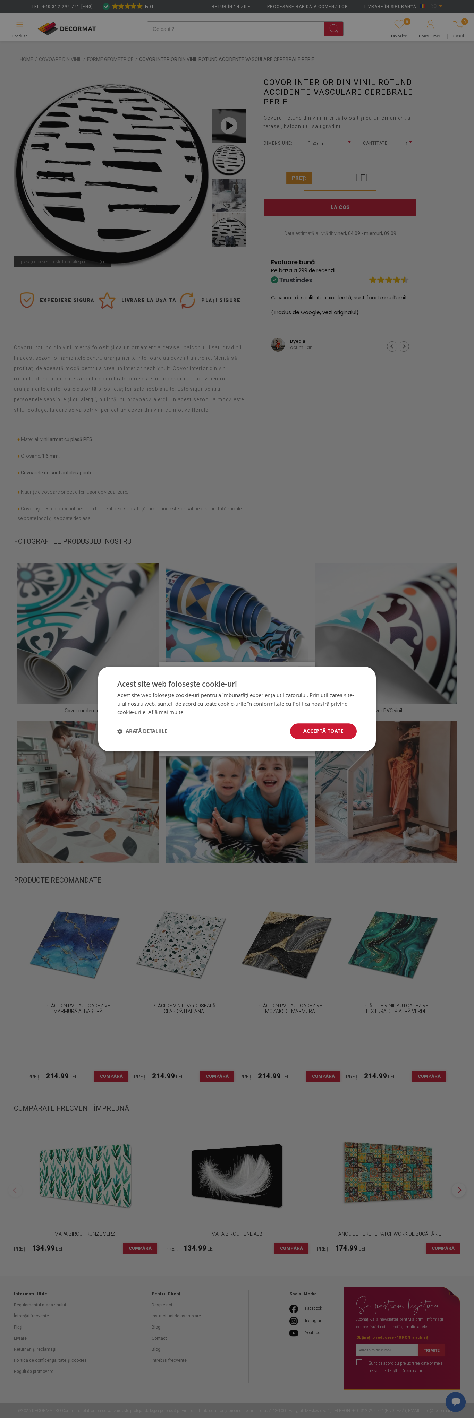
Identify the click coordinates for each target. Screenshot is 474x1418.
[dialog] (237, 709)
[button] (142, 731)
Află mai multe (165, 712)
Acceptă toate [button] (323, 731)
